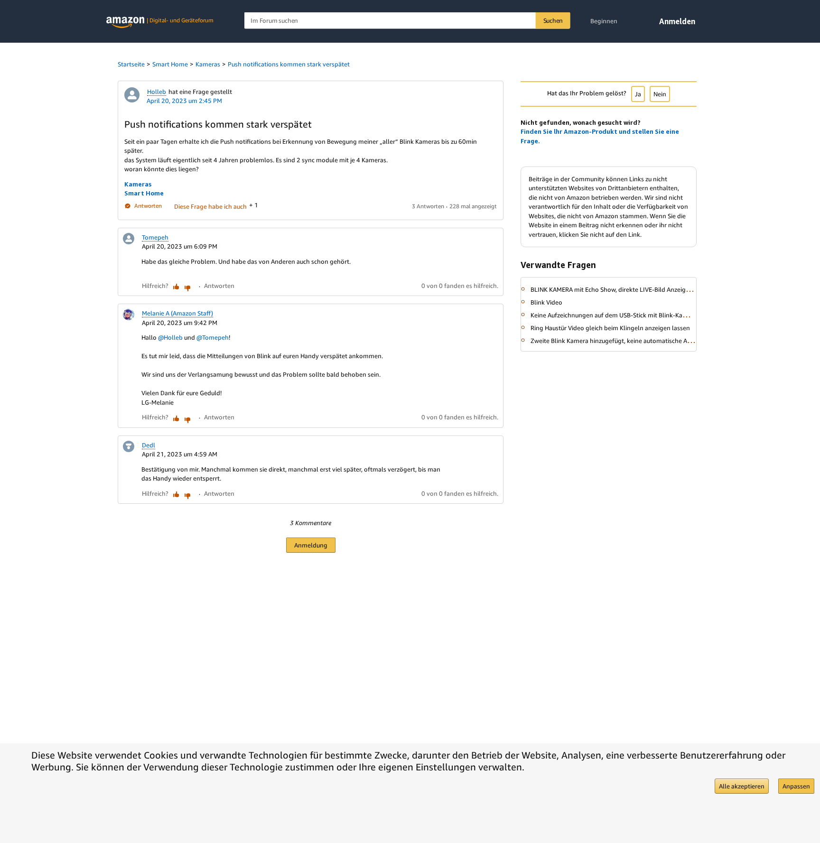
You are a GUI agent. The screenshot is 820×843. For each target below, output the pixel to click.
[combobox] (407, 20)
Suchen (553, 20)
